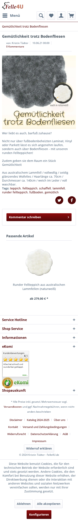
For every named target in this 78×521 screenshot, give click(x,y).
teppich (15, 188)
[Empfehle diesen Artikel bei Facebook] (72, 200)
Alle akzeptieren (48, 504)
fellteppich (29, 188)
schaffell (45, 188)
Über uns (59, 420)
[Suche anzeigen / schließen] (41, 15)
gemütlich (52, 192)
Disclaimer (16, 420)
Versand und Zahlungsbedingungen (45, 427)
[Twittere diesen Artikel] (61, 200)
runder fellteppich (15, 192)
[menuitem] (11, 15)
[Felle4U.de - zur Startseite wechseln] (12, 5)
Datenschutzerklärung (44, 434)
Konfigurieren (39, 514)
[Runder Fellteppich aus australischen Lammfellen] (39, 262)
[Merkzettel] (51, 15)
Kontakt (13, 427)
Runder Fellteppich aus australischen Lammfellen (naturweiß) (39, 287)
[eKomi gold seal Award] (7, 382)
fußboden (36, 192)
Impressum (39, 441)
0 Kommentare (15, 46)
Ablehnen (24, 504)
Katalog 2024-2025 (38, 420)
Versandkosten (13, 406)
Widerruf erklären (39, 448)
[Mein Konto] (61, 15)
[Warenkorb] (71, 15)
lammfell (59, 188)
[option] (15, 365)
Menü (15, 15)
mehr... (25, 375)
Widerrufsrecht (16, 434)
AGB (65, 434)
